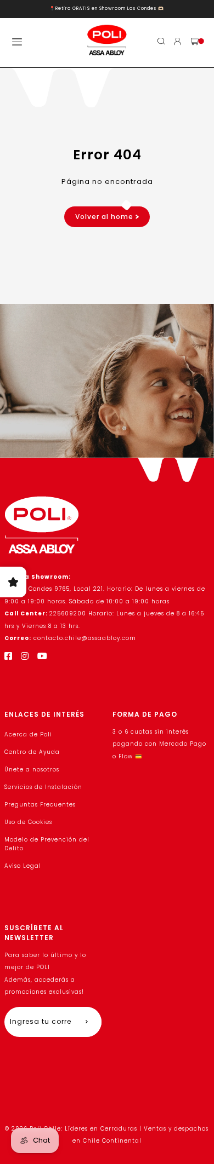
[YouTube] (42, 656)
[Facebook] (8, 656)
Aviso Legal (22, 866)
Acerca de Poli (28, 734)
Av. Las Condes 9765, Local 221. (55, 589)
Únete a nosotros (31, 769)
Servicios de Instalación (43, 787)
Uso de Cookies (28, 822)
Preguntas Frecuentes (40, 804)
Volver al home (105, 216)
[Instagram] (25, 656)
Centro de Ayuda (32, 752)
